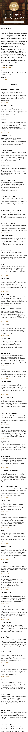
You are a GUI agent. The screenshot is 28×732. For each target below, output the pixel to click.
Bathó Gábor (4, 79)
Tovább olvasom (5, 102)
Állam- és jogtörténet (6, 67)
